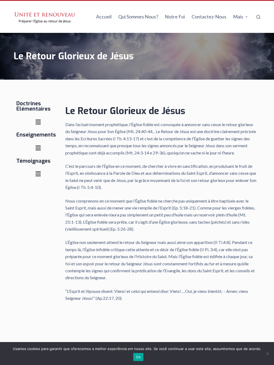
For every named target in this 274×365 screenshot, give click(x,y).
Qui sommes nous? (138, 17)
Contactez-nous (209, 17)
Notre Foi (175, 17)
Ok (138, 357)
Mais (238, 17)
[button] (38, 122)
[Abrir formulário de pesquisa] (258, 17)
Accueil (104, 17)
